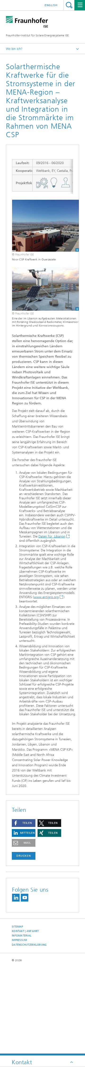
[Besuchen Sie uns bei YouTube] (24, 898)
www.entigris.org (46, 597)
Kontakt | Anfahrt (25, 931)
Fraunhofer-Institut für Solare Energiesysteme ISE (37, 35)
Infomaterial (21, 935)
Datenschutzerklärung (29, 944)
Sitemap (17, 926)
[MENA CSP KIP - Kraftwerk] (42, 226)
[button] (23, 823)
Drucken (23, 855)
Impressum (19, 940)
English (51, 5)
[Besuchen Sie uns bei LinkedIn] (16, 898)
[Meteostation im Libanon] (42, 289)
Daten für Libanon (51, 536)
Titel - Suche (69, 5)
